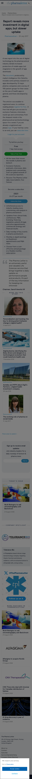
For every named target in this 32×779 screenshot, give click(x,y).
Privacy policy (10, 764)
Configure (15, 773)
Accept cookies (14, 769)
